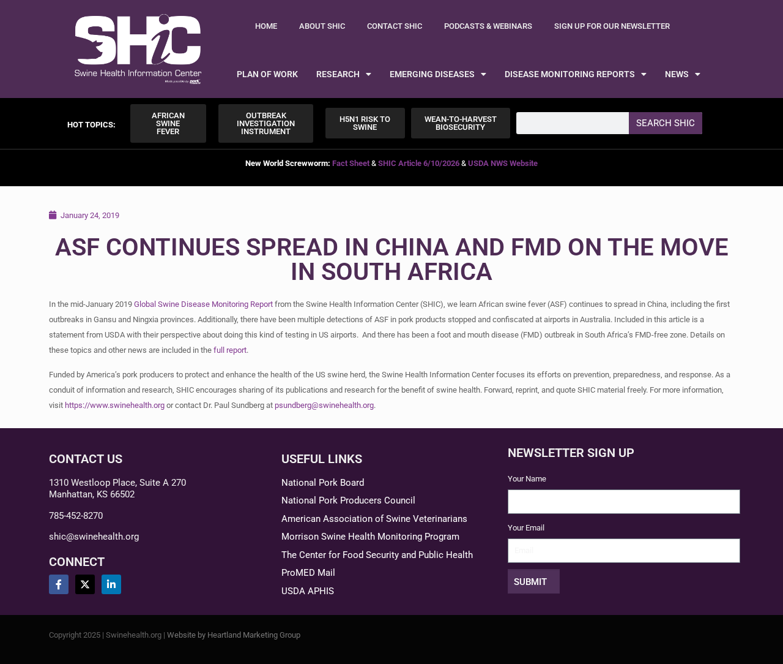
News (677, 74)
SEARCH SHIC (665, 123)
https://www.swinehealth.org (115, 405)
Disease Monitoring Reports (570, 74)
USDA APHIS (307, 591)
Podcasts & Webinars (488, 26)
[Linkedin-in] (111, 584)
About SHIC (322, 26)
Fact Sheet (350, 163)
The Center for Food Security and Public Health (377, 554)
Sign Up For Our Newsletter (612, 26)
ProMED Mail (308, 572)
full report (230, 350)
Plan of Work (267, 74)
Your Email (526, 527)
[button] (91, 125)
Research (338, 74)
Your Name (527, 478)
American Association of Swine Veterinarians (374, 518)
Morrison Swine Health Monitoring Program (370, 536)
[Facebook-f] (59, 584)
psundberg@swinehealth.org (324, 405)
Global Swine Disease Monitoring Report (203, 304)
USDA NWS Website (503, 163)
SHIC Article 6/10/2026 (418, 163)
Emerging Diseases (432, 74)
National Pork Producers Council (348, 500)
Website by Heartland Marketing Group (233, 634)
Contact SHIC (394, 26)
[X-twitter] (85, 584)
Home (266, 26)
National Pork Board (322, 482)
